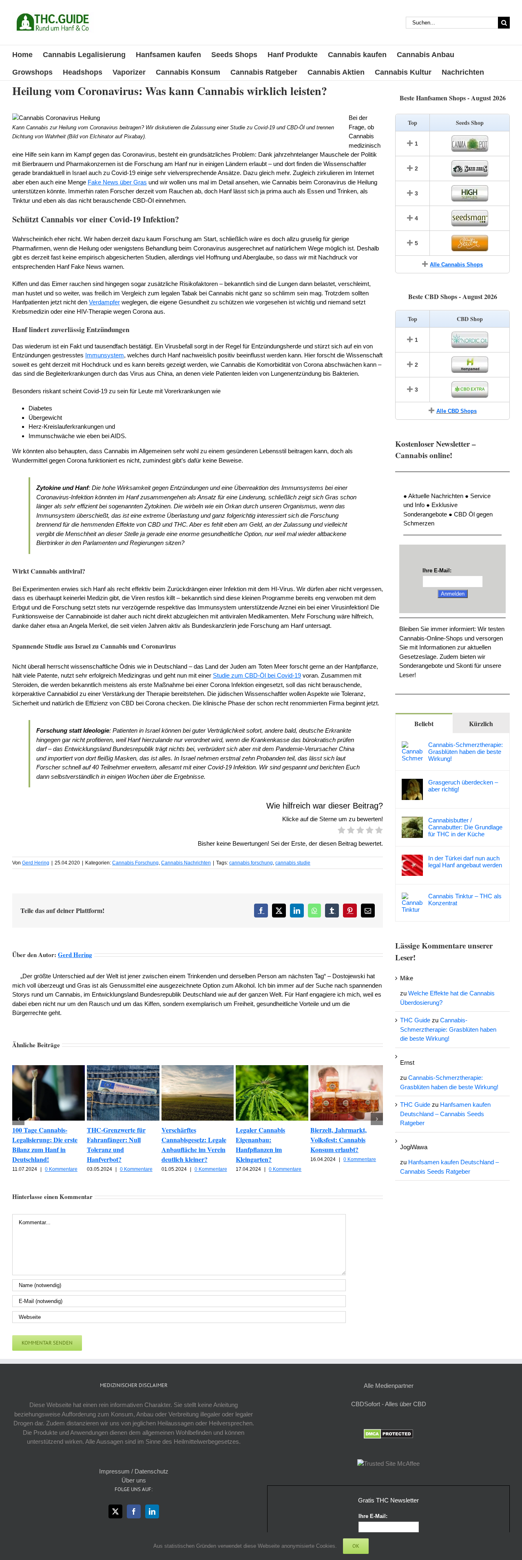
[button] (18, 1119)
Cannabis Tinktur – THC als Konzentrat (465, 899)
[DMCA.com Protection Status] (388, 1433)
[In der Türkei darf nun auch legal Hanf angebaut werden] (412, 858)
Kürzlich (481, 723)
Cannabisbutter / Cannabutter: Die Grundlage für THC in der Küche (465, 827)
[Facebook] (134, 1511)
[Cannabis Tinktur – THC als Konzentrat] (412, 896)
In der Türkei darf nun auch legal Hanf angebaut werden (465, 862)
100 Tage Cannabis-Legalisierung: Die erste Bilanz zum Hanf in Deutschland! (44, 1144)
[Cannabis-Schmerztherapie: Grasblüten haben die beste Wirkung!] (412, 745)
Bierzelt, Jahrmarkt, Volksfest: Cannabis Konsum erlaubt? (338, 1139)
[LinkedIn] (152, 1511)
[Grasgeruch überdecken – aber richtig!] (412, 783)
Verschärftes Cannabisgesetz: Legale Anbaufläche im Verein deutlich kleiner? (193, 1144)
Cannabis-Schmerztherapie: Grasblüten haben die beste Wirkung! (465, 751)
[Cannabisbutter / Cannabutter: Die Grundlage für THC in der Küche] (412, 821)
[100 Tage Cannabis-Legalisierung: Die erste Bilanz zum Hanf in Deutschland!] (48, 1068)
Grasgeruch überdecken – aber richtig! (463, 786)
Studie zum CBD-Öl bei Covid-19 (257, 675)
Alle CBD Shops (456, 411)
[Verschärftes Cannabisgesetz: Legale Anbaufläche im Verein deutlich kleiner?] (197, 1068)
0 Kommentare (61, 1169)
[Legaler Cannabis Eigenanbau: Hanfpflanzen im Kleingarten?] (272, 1068)
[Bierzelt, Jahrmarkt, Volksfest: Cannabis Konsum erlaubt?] (346, 1068)
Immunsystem (104, 355)
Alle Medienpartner (389, 1385)
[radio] (341, 831)
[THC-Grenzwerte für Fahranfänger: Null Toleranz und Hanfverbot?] (123, 1068)
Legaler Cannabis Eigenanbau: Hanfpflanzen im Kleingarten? (260, 1144)
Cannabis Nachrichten (186, 863)
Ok (355, 1545)
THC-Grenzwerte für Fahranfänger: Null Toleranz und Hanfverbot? (116, 1144)
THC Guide (415, 1020)
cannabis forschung (251, 863)
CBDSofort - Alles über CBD (388, 1403)
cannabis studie (292, 863)
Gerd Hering (35, 863)
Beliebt (424, 723)
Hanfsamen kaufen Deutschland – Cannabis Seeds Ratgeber (445, 1113)
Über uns (134, 1480)
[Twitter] (115, 1511)
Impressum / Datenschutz (133, 1471)
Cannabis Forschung (135, 863)
